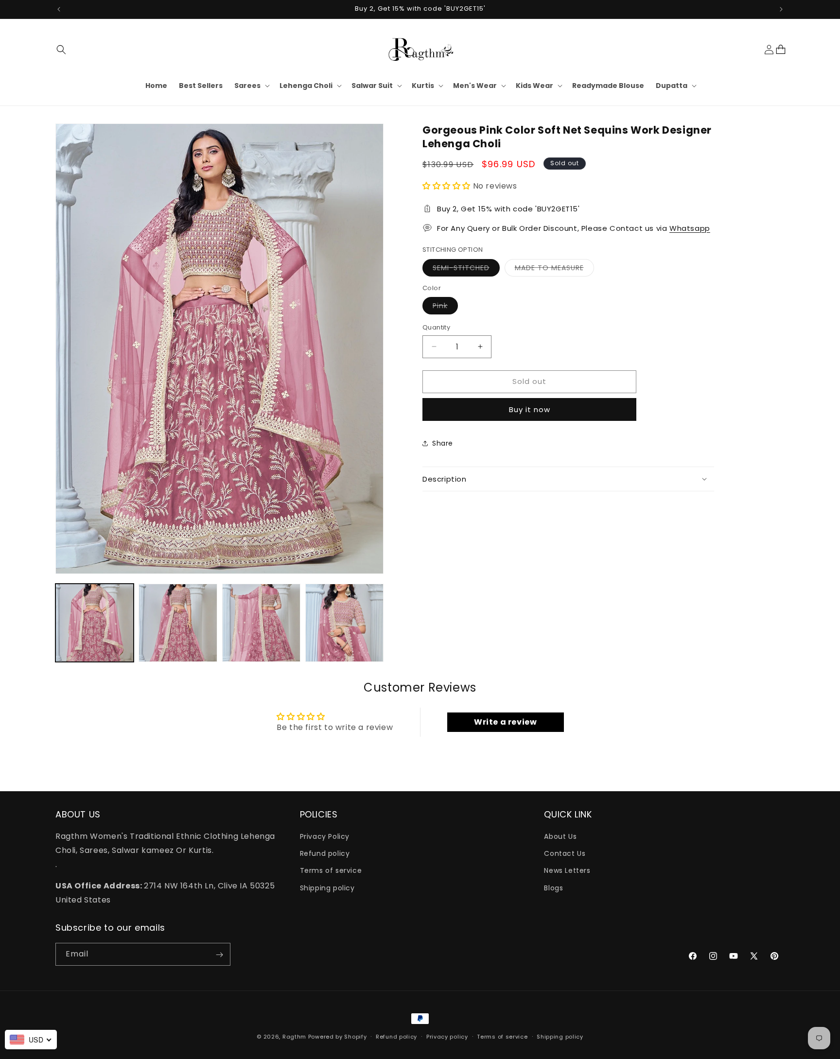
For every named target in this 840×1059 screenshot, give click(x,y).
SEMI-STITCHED (466, 269)
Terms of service (331, 871)
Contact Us (564, 853)
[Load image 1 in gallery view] (94, 623)
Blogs (553, 888)
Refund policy (325, 853)
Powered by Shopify (337, 1037)
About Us (560, 836)
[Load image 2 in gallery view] (178, 623)
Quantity (436, 327)
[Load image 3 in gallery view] (261, 623)
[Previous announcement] (59, 9)
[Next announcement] (781, 9)
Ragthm (294, 1037)
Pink (445, 307)
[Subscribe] (219, 954)
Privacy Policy (325, 836)
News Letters (567, 871)
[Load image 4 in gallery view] (344, 623)
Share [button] (442, 443)
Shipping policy (327, 888)
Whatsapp (689, 228)
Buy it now (529, 409)
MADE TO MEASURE (554, 269)
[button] (61, 49)
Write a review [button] (505, 722)
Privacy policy (447, 1037)
